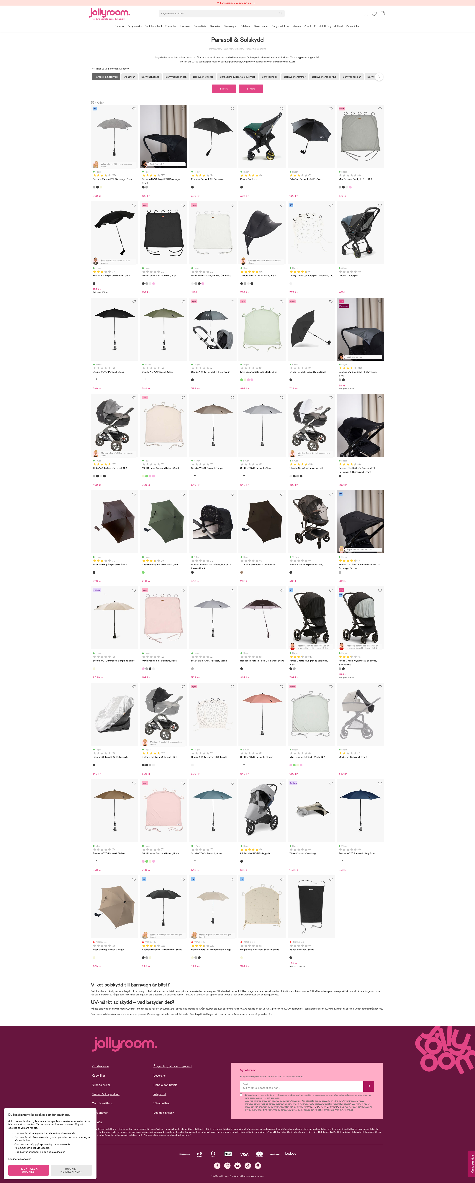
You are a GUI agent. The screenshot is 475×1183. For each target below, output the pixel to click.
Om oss (97, 1122)
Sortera (251, 88)
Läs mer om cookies (19, 1159)
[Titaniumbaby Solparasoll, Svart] (94, 572)
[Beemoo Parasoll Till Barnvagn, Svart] (97, 187)
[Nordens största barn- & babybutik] (109, 12)
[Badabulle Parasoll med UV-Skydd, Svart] (241, 668)
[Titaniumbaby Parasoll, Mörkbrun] (241, 572)
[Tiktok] (248, 1165)
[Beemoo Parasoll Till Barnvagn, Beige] (101, 187)
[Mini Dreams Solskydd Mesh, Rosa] (251, 379)
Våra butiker (161, 1103)
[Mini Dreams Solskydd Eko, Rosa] (350, 187)
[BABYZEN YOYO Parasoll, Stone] (192, 668)
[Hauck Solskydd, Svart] (290, 957)
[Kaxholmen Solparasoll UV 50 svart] (94, 283)
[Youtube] (237, 1165)
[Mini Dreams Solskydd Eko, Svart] (343, 187)
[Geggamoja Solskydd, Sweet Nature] (241, 957)
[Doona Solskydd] (241, 187)
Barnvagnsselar (352, 76)
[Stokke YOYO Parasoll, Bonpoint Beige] (94, 668)
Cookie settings (102, 1103)
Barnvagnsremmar (295, 76)
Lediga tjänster (163, 1113)
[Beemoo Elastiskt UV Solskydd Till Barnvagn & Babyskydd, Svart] (340, 476)
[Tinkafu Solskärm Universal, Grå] (245, 283)
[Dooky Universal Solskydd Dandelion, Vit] (290, 283)
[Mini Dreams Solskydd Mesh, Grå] (248, 379)
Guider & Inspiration (105, 1094)
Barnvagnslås (270, 76)
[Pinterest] (258, 1165)
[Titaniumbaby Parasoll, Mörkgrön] (143, 572)
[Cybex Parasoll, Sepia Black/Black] (290, 379)
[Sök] (281, 13)
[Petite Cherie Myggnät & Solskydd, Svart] (290, 668)
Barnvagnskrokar (203, 76)
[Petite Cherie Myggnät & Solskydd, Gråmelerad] (294, 668)
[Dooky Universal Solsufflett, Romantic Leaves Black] (192, 572)
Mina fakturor (101, 1085)
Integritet (159, 1094)
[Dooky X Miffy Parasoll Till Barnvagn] (192, 379)
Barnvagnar (215, 48)
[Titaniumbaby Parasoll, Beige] (94, 957)
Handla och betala (165, 1085)
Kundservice (100, 1066)
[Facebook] (217, 1165)
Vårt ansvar (100, 1113)
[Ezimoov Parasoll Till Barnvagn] (192, 187)
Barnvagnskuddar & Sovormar (237, 76)
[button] (374, 14)
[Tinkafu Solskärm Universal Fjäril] (251, 283)
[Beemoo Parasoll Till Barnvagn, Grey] (94, 187)
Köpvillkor (98, 1076)
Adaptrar (129, 76)
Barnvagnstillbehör (233, 48)
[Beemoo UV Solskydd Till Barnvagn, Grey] (146, 187)
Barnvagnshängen (176, 76)
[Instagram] (227, 1165)
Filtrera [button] (224, 88)
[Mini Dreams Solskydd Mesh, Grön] (241, 379)
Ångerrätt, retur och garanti (172, 1066)
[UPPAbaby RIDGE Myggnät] (241, 861)
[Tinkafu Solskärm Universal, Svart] (241, 283)
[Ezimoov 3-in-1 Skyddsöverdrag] (290, 572)
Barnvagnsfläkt (150, 76)
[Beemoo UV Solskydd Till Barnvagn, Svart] (143, 187)
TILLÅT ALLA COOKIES (28, 1170)
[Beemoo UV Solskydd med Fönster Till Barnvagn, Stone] (340, 572)
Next (379, 77)
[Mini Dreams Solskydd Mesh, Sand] (245, 379)
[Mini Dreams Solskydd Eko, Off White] (346, 187)
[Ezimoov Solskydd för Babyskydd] (94, 765)
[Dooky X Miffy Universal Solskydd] (192, 765)
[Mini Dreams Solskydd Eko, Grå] (340, 187)
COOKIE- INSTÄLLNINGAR (71, 1170)
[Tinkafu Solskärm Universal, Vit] (248, 283)
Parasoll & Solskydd (255, 48)
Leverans (159, 1076)
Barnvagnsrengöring (324, 76)
